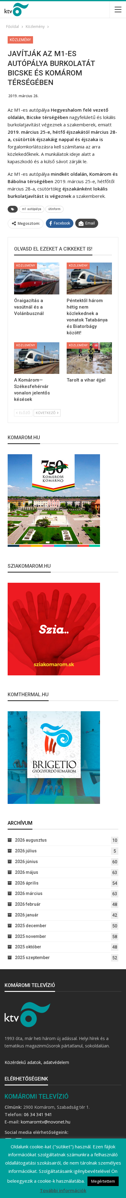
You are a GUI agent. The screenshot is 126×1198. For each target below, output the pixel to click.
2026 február (28, 904)
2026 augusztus (31, 840)
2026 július (26, 850)
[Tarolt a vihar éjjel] (89, 358)
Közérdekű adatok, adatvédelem (37, 1062)
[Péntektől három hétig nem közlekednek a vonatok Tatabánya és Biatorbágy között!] (89, 278)
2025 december (30, 925)
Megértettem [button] (103, 1181)
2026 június (26, 861)
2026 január (27, 914)
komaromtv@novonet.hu (45, 1122)
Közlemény (20, 40)
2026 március (29, 893)
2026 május (26, 872)
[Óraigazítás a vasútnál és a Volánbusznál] (36, 278)
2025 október (28, 946)
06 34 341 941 (38, 1114)
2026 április (27, 883)
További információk (63, 1190)
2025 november (30, 936)
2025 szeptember (32, 957)
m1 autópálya (31, 209)
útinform (54, 209)
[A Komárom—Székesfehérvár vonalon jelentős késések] (36, 358)
